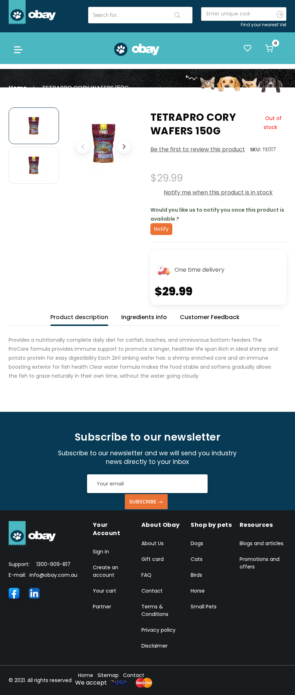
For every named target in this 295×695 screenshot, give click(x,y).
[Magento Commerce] (32, 11)
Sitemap (108, 675)
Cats (197, 559)
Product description (79, 317)
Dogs (197, 543)
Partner (102, 606)
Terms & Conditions (154, 610)
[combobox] (140, 15)
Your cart (104, 590)
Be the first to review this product (197, 149)
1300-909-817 (53, 564)
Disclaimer (154, 645)
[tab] (79, 315)
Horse (198, 590)
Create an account (105, 571)
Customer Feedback (210, 317)
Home (18, 88)
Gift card (152, 559)
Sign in (101, 551)
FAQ (146, 575)
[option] (34, 125)
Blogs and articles (261, 543)
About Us (152, 543)
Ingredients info (144, 317)
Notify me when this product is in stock (218, 192)
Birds (196, 575)
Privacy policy (158, 630)
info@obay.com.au (53, 575)
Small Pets (204, 606)
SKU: (255, 149)
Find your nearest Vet (263, 25)
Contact (152, 590)
